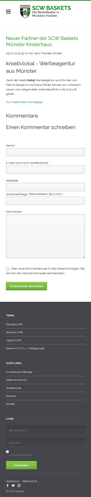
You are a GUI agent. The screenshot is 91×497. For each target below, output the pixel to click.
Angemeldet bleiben (21, 454)
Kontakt (10, 403)
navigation (8, 11)
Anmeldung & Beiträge (19, 371)
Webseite (12, 180)
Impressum (12, 481)
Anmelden (21, 465)
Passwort (14, 442)
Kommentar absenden (26, 286)
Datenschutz (29, 481)
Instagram (19, 485)
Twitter (13, 485)
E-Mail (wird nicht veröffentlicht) (27, 163)
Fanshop (11, 396)
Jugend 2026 (13, 340)
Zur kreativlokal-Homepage (24, 102)
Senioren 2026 (14, 332)
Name (10, 145)
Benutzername (18, 430)
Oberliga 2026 (14, 324)
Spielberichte (13, 388)
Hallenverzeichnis (16, 379)
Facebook (7, 485)
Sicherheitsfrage (17, 194)
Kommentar (14, 211)
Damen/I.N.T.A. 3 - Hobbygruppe (25, 348)
